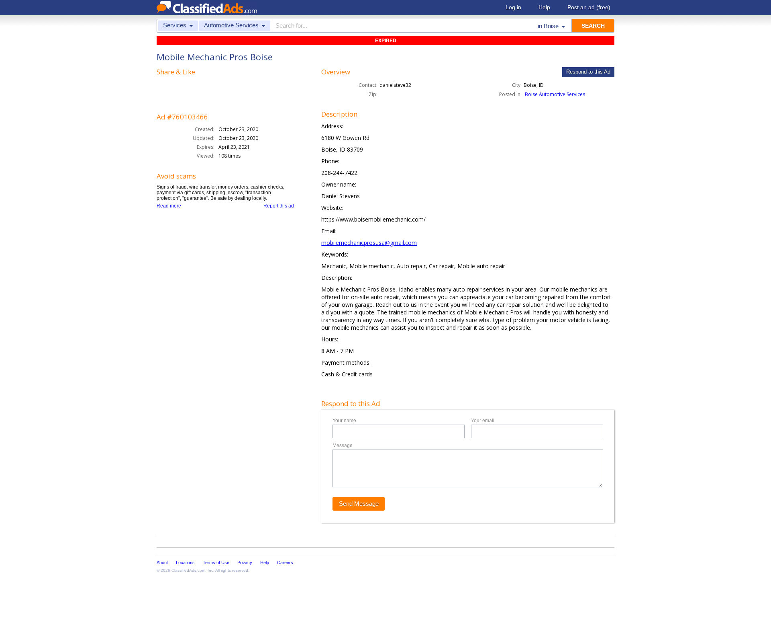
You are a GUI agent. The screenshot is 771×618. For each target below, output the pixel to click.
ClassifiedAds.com (188, 570)
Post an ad (588, 7)
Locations (185, 562)
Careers (285, 562)
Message (342, 445)
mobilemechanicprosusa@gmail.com (369, 242)
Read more (169, 206)
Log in (513, 7)
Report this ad (278, 206)
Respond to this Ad (588, 72)
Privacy (244, 562)
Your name (344, 420)
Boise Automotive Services (555, 94)
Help (544, 7)
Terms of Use (216, 562)
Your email (482, 420)
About (162, 562)
